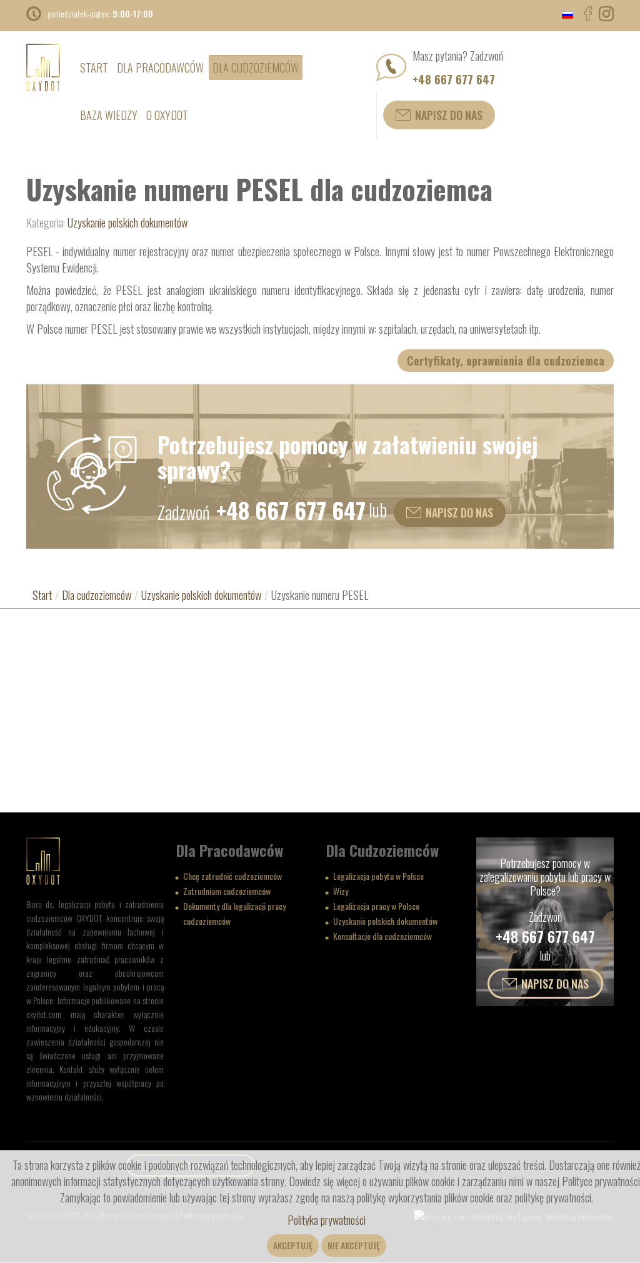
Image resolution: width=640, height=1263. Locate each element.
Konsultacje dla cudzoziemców (382, 935)
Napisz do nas (448, 115)
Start (42, 595)
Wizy (340, 890)
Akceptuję (292, 1245)
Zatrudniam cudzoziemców (227, 890)
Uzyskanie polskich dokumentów (128, 222)
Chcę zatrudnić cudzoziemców (232, 875)
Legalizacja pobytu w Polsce (378, 875)
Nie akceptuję (354, 1245)
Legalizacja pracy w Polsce (376, 905)
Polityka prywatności (327, 1220)
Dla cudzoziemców (96, 595)
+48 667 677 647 (453, 79)
